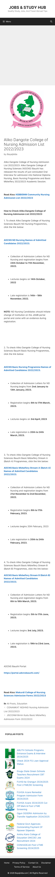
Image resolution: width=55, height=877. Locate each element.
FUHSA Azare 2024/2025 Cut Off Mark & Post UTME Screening (32, 806)
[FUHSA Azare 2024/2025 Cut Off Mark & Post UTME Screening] (10, 806)
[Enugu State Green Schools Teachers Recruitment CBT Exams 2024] (10, 775)
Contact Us (33, 863)
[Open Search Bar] (51, 21)
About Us (37, 867)
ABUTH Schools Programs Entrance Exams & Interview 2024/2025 (31, 753)
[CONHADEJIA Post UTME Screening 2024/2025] (10, 848)
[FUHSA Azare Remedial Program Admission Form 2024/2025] (10, 796)
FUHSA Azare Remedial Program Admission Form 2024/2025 (30, 795)
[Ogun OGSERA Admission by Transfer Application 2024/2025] (10, 817)
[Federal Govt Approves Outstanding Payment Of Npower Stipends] (10, 827)
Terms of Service (22, 867)
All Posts (11, 703)
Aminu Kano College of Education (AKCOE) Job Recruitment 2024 (29, 837)
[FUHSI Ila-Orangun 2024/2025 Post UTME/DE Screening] (10, 785)
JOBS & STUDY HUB (27, 7)
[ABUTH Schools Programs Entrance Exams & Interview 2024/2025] (10, 754)
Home (6, 863)
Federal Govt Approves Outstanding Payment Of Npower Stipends (29, 827)
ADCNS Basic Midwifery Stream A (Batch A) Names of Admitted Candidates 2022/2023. (27, 471)
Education (22, 703)
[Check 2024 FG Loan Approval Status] (10, 764)
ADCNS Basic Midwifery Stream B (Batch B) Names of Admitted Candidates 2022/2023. (27, 578)
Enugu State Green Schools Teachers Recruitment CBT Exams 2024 (31, 774)
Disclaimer (46, 863)
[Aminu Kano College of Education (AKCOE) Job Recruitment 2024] (10, 838)
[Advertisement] (27, 54)
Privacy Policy (19, 863)
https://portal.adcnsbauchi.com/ (21, 673)
